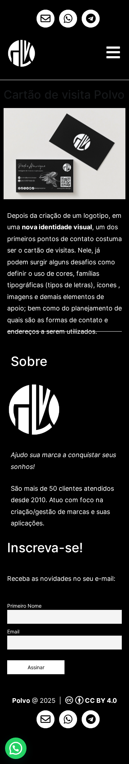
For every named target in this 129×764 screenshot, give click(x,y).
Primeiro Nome (24, 606)
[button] (16, 748)
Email (13, 631)
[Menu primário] (113, 52)
